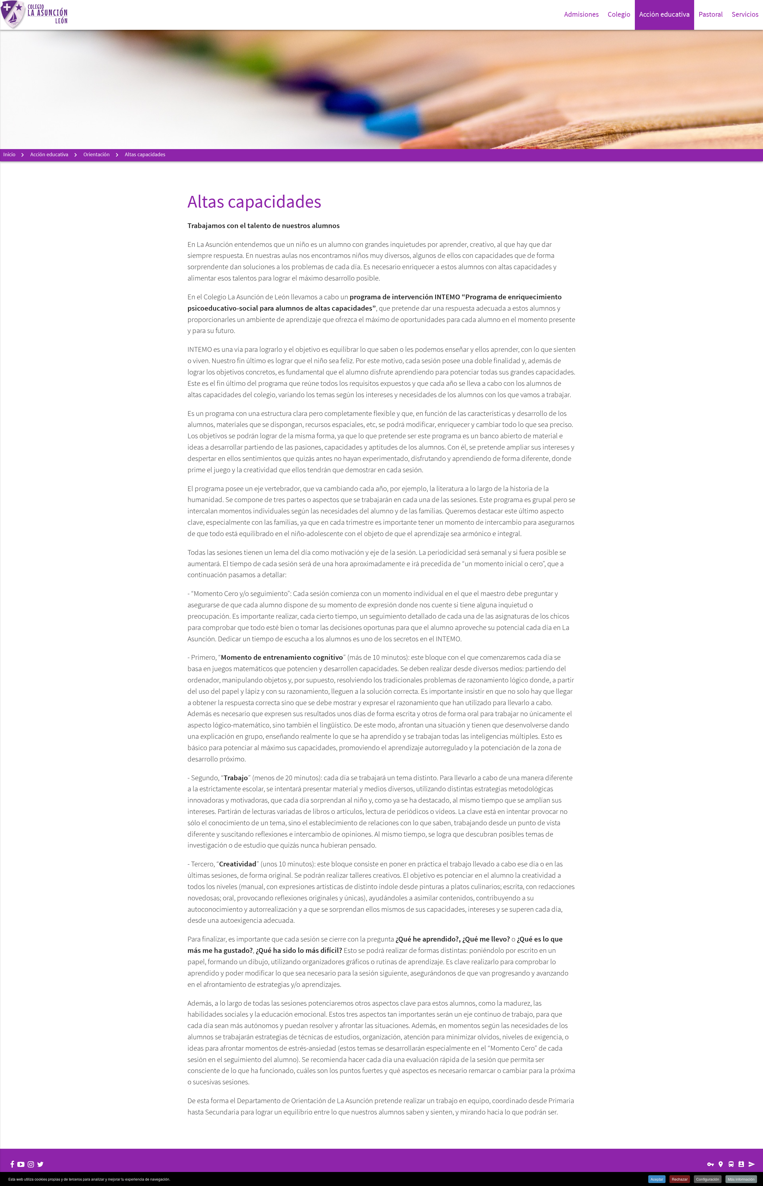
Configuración (707, 1179)
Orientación (96, 155)
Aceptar (657, 1179)
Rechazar (680, 1179)
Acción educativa (49, 155)
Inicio (9, 155)
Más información (741, 1179)
